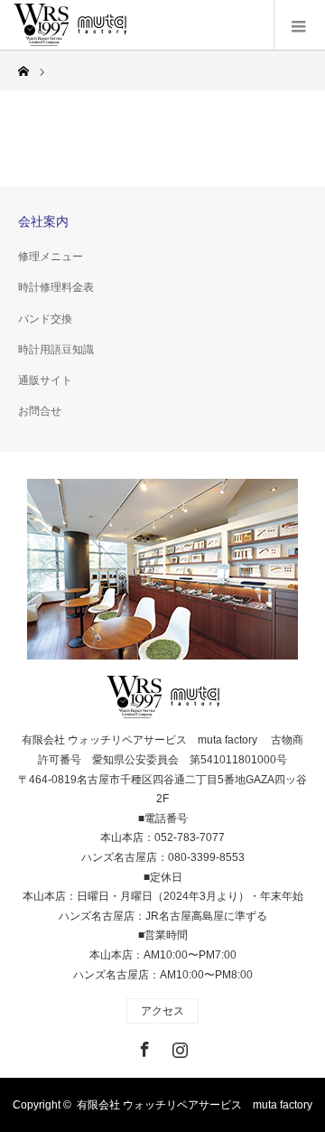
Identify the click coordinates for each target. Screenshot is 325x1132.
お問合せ (39, 411)
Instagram (177, 1046)
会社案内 (43, 221)
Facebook (142, 1046)
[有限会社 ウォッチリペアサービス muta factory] (70, 25)
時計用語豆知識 (56, 349)
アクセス (162, 1011)
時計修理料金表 (56, 287)
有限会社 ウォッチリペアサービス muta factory (194, 1105)
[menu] (299, 25)
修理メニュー (50, 256)
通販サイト (45, 380)
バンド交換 (45, 319)
